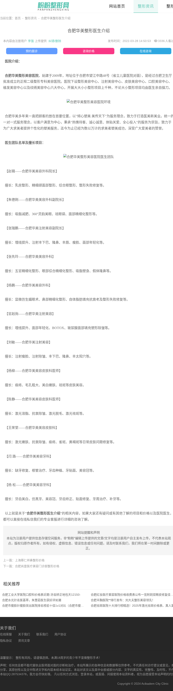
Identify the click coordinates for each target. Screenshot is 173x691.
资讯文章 (24, 640)
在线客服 (6, 634)
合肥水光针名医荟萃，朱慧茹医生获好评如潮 (31, 600)
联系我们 (42, 634)
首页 (18, 18)
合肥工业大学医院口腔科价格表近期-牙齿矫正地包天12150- (41, 594)
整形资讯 (146, 6)
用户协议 (60, 634)
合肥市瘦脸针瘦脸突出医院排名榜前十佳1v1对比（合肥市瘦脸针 (44, 605)
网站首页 (117, 6)
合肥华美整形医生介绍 (55, 18)
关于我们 (24, 634)
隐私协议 (6, 640)
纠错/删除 (55, 41)
